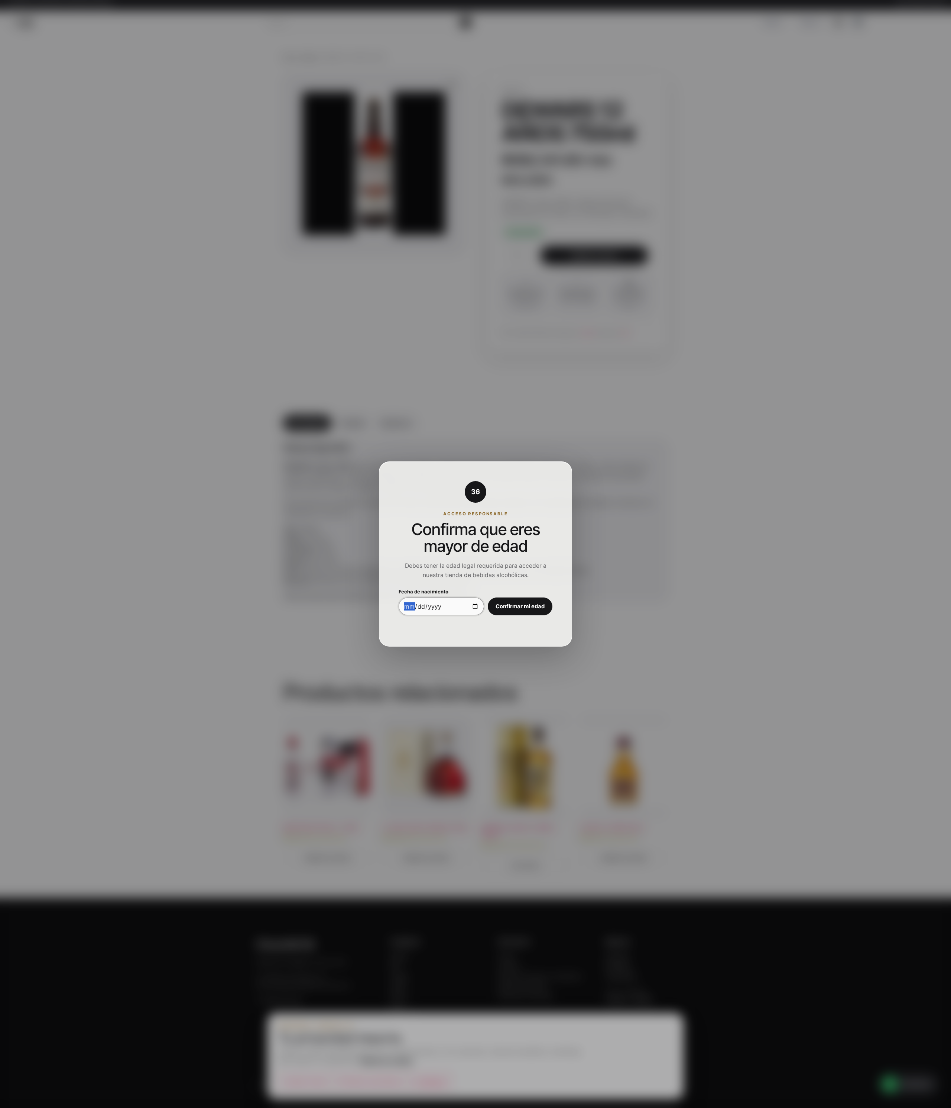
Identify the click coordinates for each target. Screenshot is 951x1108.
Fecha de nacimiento (423, 591)
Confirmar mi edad (520, 606)
